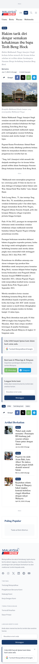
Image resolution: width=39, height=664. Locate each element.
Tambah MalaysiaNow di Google (21, 349)
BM (25, 12)
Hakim (28, 406)
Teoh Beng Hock (18, 406)
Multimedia (28, 19)
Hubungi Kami (7, 594)
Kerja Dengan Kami (9, 598)
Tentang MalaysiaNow (10, 585)
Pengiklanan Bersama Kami (12, 589)
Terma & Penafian (8, 610)
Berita (11, 19)
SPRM (9, 406)
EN (21, 12)
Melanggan (20, 398)
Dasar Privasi (6, 615)
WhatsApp (12, 370)
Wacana (19, 19)
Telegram (26, 370)
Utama (4, 19)
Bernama (5, 69)
